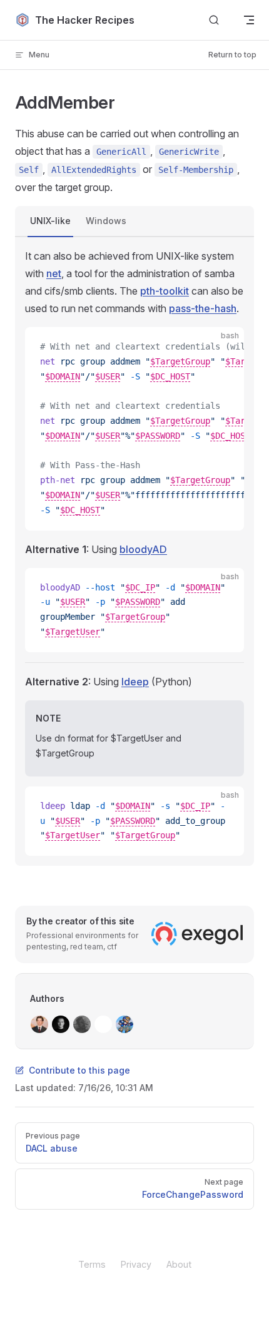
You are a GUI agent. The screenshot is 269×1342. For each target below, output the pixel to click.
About (178, 1264)
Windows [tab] (106, 220)
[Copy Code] (223, 347)
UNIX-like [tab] (50, 220)
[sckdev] (82, 1024)
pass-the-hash (202, 308)
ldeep (135, 681)
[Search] (214, 20)
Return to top (232, 54)
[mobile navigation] (249, 20)
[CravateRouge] (39, 1024)
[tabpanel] (134, 551)
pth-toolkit (164, 291)
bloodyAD (143, 549)
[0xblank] (103, 1024)
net (53, 273)
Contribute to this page (79, 1070)
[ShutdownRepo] (60, 1024)
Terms (92, 1264)
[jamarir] (124, 1024)
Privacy (136, 1264)
